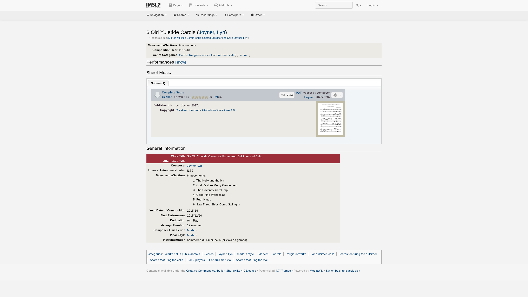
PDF (299, 92)
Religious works (199, 55)
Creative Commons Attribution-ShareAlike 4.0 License (221, 270)
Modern (192, 230)
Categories (155, 254)
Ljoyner (309, 97)
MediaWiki (316, 270)
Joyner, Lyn (212, 32)
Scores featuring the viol (252, 260)
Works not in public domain (182, 254)
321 (216, 97)
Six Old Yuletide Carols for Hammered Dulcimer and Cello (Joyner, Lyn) (208, 38)
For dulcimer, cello (223, 55)
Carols (183, 55)
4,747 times (283, 270)
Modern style (245, 254)
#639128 (167, 97)
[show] (180, 62)
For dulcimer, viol (220, 260)
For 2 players (196, 260)
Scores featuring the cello (166, 260)
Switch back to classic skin (343, 270)
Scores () (158, 83)
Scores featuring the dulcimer (358, 254)
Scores (208, 254)
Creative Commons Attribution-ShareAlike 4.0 (205, 110)
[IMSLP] (154, 5)
